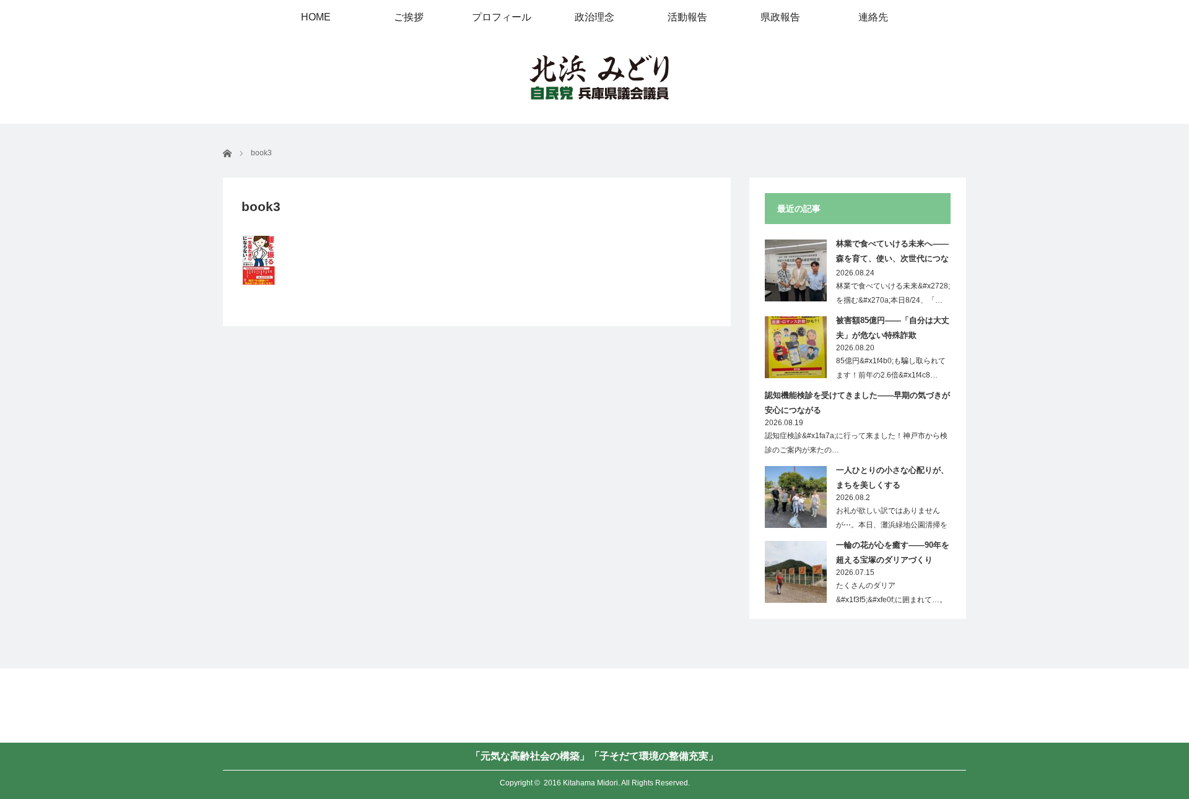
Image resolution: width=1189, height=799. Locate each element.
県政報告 (780, 17)
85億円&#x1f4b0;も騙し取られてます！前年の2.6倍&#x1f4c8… (891, 367)
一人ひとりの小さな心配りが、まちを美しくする (892, 477)
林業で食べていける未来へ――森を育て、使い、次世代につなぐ (892, 253)
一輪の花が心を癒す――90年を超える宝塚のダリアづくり (892, 552)
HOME (316, 17)
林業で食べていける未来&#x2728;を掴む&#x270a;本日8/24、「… (893, 293)
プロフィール (501, 17)
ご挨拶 (409, 17)
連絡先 (873, 17)
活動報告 (687, 17)
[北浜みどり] (599, 78)
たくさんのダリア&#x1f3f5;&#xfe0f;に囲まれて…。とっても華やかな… (891, 599)
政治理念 (594, 17)
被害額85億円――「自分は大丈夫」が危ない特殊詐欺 (892, 327)
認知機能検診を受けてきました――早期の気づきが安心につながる (857, 402)
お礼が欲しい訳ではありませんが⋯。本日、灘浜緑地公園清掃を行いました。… (891, 524)
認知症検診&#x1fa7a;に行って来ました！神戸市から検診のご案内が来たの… (856, 442)
